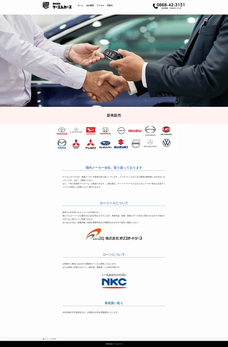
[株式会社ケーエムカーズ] (57, 5)
